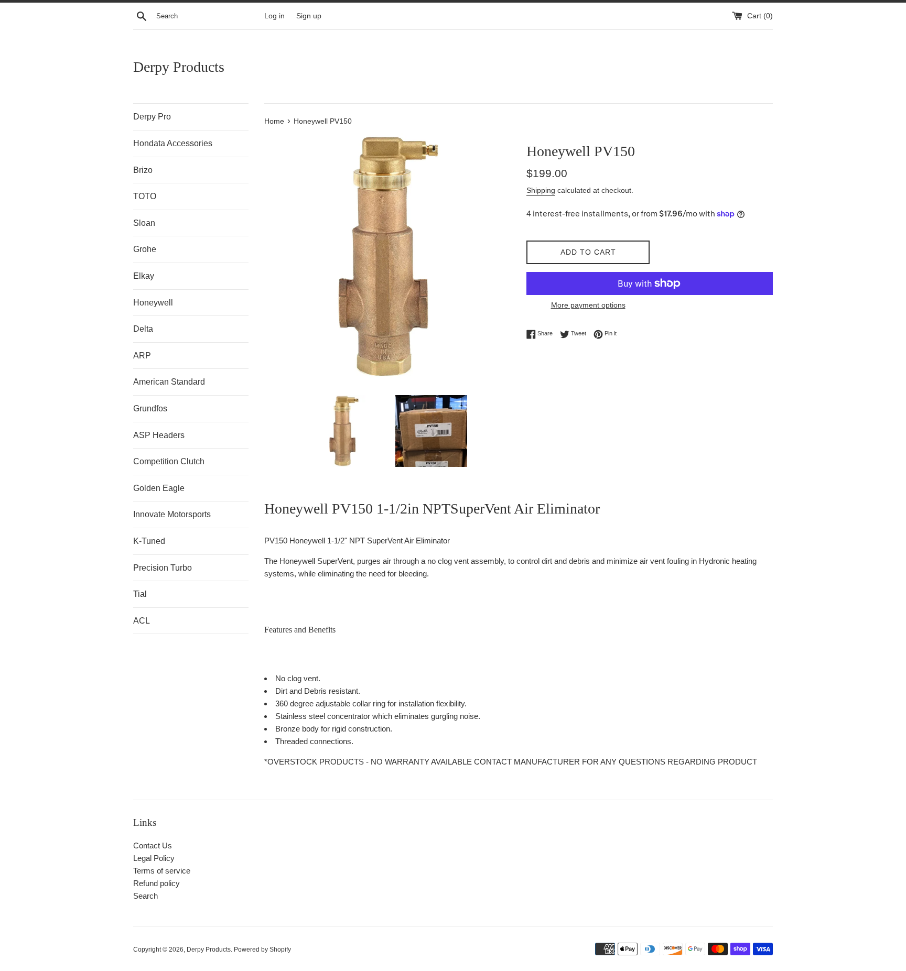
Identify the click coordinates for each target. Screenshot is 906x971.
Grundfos (150, 408)
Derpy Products (178, 67)
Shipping (540, 190)
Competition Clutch (168, 461)
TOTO (144, 196)
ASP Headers (159, 435)
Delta (143, 328)
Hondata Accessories (172, 143)
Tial (140, 594)
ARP (142, 355)
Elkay (143, 275)
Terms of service (161, 870)
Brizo (143, 170)
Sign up (308, 16)
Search (145, 895)
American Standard (169, 381)
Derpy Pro (152, 116)
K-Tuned (149, 541)
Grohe (144, 249)
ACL (141, 620)
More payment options (588, 305)
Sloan (144, 223)
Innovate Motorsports (172, 514)
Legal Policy (154, 858)
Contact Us (152, 845)
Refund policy (156, 883)
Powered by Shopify (262, 949)
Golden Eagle (159, 488)
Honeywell (153, 302)
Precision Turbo (162, 567)
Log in (274, 16)
